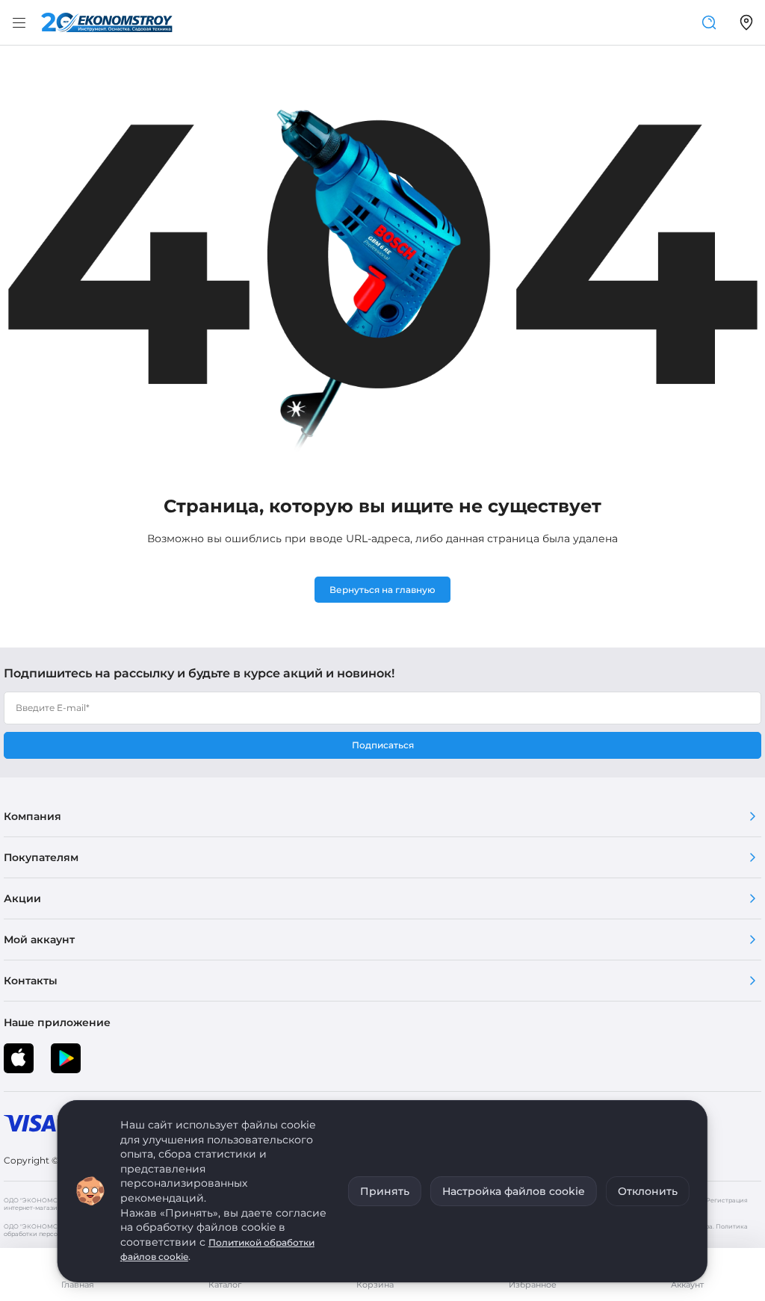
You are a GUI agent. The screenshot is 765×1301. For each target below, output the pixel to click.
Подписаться (383, 745)
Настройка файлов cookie (513, 1191)
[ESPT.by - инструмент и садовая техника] (107, 22)
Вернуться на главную (382, 589)
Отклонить (648, 1191)
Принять (384, 1191)
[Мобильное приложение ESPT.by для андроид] (19, 1058)
